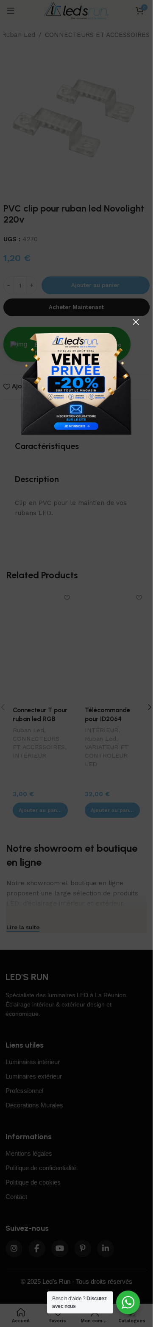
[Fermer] (135, 321)
